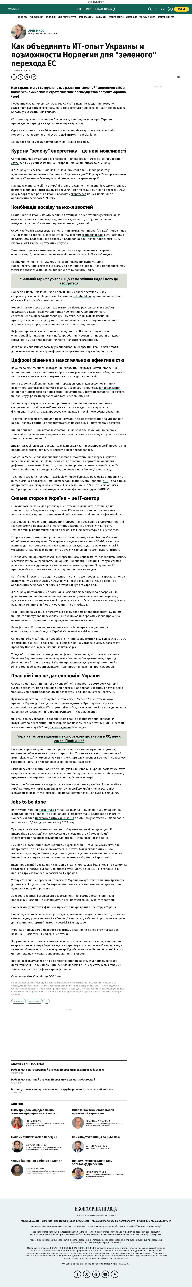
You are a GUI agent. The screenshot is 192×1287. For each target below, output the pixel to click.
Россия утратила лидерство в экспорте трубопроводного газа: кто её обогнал (62, 1089)
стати (15, 163)
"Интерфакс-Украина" (121, 1232)
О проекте (46, 1221)
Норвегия (19, 1001)
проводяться (73, 662)
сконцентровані (92, 234)
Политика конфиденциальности (72, 1221)
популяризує (100, 331)
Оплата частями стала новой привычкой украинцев (93, 1111)
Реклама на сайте (30, 1221)
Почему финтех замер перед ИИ (34, 1137)
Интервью (131, 17)
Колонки (50, 17)
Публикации (36, 17)
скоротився (78, 194)
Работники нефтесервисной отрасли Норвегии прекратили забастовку (57, 1069)
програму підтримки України (54, 818)
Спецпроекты (116, 17)
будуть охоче (34, 784)
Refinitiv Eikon (82, 296)
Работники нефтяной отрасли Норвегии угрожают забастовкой (53, 1079)
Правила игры (85, 17)
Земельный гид (166, 17)
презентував (47, 809)
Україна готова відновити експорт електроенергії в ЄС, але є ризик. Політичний (69, 738)
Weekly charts (147, 17)
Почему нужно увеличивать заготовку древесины (92, 1162)
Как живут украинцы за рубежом (96, 1137)
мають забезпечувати (42, 178)
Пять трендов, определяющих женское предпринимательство (34, 1111)
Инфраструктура (67, 17)
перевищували (60, 727)
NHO (105, 481)
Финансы (101, 17)
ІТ (47, 1001)
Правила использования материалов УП (113, 1221)
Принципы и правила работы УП (154, 1221)
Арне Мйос (36, 30)
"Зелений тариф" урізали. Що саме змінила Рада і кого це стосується (69, 281)
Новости (22, 17)
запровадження (109, 387)
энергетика (34, 1001)
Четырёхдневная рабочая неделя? (36, 1161)
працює (65, 250)
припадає (18, 569)
